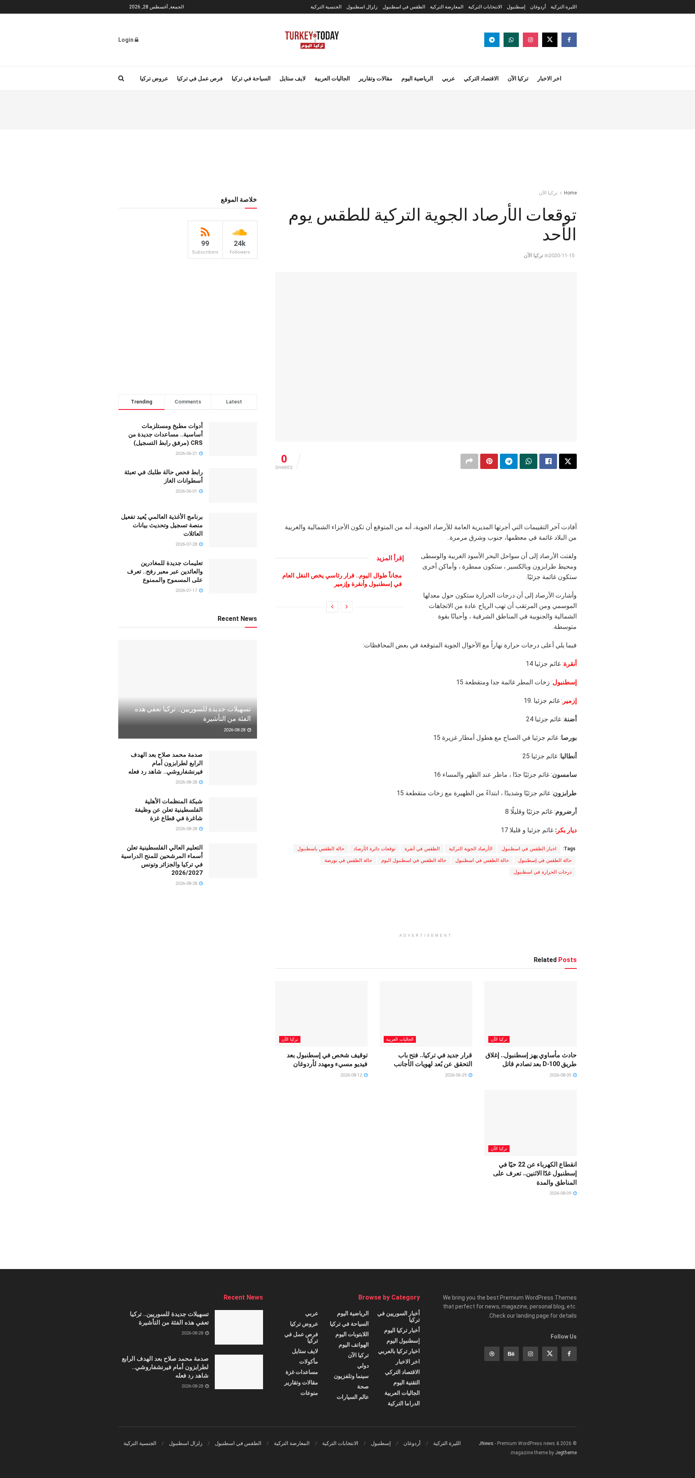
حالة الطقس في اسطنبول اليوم (413, 860)
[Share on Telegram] (509, 461)
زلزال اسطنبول (362, 7)
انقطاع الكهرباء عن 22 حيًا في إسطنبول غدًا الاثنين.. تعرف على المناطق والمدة (535, 1173)
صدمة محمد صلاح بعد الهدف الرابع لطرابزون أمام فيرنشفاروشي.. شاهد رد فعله (165, 763)
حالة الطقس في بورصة (348, 860)
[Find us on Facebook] (569, 40)
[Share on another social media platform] (469, 461)
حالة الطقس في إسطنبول (545, 860)
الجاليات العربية (332, 78)
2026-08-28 (235, 730)
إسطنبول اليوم (403, 1340)
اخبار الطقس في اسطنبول (529, 849)
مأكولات (308, 1361)
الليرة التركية (564, 7)
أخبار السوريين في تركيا (398, 1316)
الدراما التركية (404, 1403)
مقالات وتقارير (376, 78)
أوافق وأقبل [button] (215, 1465)
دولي (363, 1365)
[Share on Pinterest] (489, 461)
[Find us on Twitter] (549, 40)
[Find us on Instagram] (530, 40)
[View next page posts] (332, 606)
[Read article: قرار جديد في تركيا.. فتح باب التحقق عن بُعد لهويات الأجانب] (426, 1014)
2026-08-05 (560, 1075)
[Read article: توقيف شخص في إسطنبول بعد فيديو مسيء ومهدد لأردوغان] (321, 1014)
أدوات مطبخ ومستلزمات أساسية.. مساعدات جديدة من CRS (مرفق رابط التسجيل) (165, 434)
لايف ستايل (293, 78)
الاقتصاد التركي (481, 78)
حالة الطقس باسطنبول (320, 849)
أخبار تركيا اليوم (402, 1330)
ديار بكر (567, 830)
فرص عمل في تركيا (200, 78)
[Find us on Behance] (511, 1354)
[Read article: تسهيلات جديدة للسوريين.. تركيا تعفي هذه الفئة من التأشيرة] (187, 689)
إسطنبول (516, 7)
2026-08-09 (560, 1193)
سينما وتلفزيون (351, 1376)
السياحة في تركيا (251, 78)
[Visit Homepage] (312, 40)
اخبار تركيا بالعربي (399, 1351)
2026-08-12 (351, 1075)
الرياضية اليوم (417, 78)
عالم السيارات (353, 1397)
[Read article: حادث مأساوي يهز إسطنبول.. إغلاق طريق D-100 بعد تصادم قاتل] (530, 1014)
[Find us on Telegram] (492, 40)
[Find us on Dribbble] (492, 1354)
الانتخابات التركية (485, 7)
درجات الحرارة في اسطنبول (543, 872)
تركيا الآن (518, 78)
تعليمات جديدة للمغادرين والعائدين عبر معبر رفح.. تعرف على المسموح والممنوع (165, 571)
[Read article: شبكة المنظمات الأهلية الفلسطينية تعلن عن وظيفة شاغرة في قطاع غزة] (233, 814)
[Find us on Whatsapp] (511, 40)
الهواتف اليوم (354, 1344)
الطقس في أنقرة (422, 849)
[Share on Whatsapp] (528, 461)
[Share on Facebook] (548, 461)
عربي (448, 78)
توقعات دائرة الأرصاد (374, 849)
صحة (363, 1386)
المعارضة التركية (446, 7)
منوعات (309, 1393)
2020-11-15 (561, 255)
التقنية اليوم (406, 1382)
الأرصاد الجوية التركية (470, 849)
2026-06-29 (456, 1075)
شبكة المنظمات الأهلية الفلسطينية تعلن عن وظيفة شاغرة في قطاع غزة (169, 810)
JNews (486, 1443)
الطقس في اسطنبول (403, 7)
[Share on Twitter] (568, 461)
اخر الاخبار (549, 78)
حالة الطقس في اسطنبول (482, 860)
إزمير (570, 700)
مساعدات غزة (302, 1372)
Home (570, 193)
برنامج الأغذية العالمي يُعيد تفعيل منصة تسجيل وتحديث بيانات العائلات (162, 525)
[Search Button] (121, 78)
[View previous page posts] (347, 606)
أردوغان (538, 7)
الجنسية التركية (325, 7)
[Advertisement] (347, 109)
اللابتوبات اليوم (352, 1334)
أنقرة (570, 663)
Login (126, 40)
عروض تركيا (154, 78)
